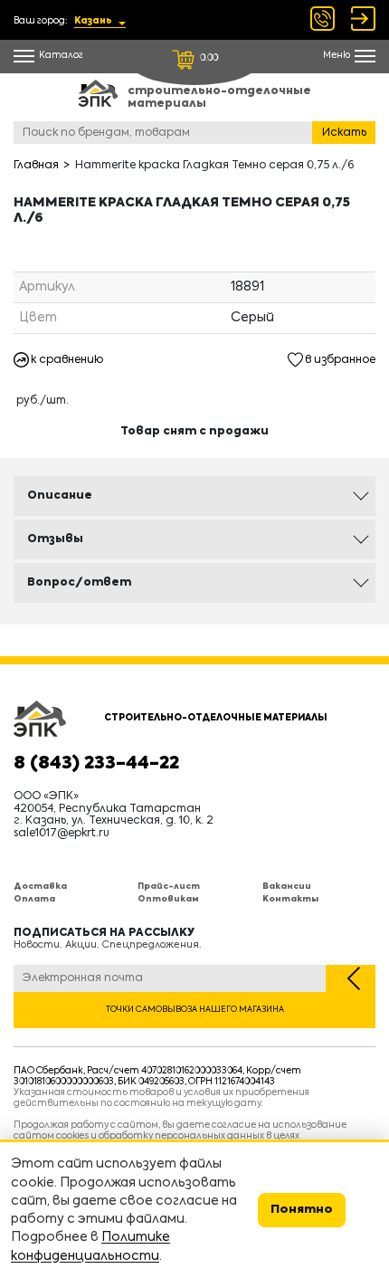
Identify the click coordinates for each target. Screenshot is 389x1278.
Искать (344, 133)
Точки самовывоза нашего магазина (195, 1010)
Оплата (34, 899)
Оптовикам (168, 899)
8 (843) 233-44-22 (96, 764)
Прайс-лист (169, 886)
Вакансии (286, 886)
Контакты (290, 899)
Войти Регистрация (363, 18)
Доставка (40, 886)
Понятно (301, 1210)
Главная (36, 165)
